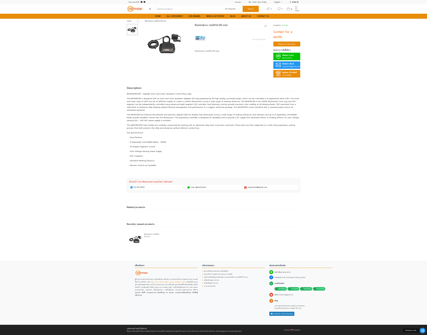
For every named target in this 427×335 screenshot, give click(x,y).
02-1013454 (294, 289)
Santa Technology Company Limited (293, 277)
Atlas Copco (159, 282)
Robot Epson (169, 282)
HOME (158, 16)
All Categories (174, 16)
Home (129, 21)
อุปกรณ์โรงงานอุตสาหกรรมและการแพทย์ (218, 274)
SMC (152, 282)
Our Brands (194, 16)
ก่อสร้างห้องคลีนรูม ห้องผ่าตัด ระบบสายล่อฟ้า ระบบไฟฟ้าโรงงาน (226, 277)
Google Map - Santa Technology (283, 314)
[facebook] (141, 2)
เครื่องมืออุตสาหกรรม (211, 283)
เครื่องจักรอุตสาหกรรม (211, 280)
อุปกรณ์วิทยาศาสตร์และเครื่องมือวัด (216, 271)
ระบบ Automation (210, 286)
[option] (165, 43)
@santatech (287, 272)
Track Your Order (259, 2)
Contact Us (263, 16)
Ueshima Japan (180, 282)
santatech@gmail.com (286, 295)
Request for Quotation (286, 44)
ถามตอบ (238, 2)
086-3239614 (320, 289)
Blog (232, 16)
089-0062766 (281, 289)
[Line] (144, 2)
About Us (246, 16)
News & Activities (215, 16)
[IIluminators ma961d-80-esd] (165, 43)
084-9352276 (307, 289)
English (277, 2)
